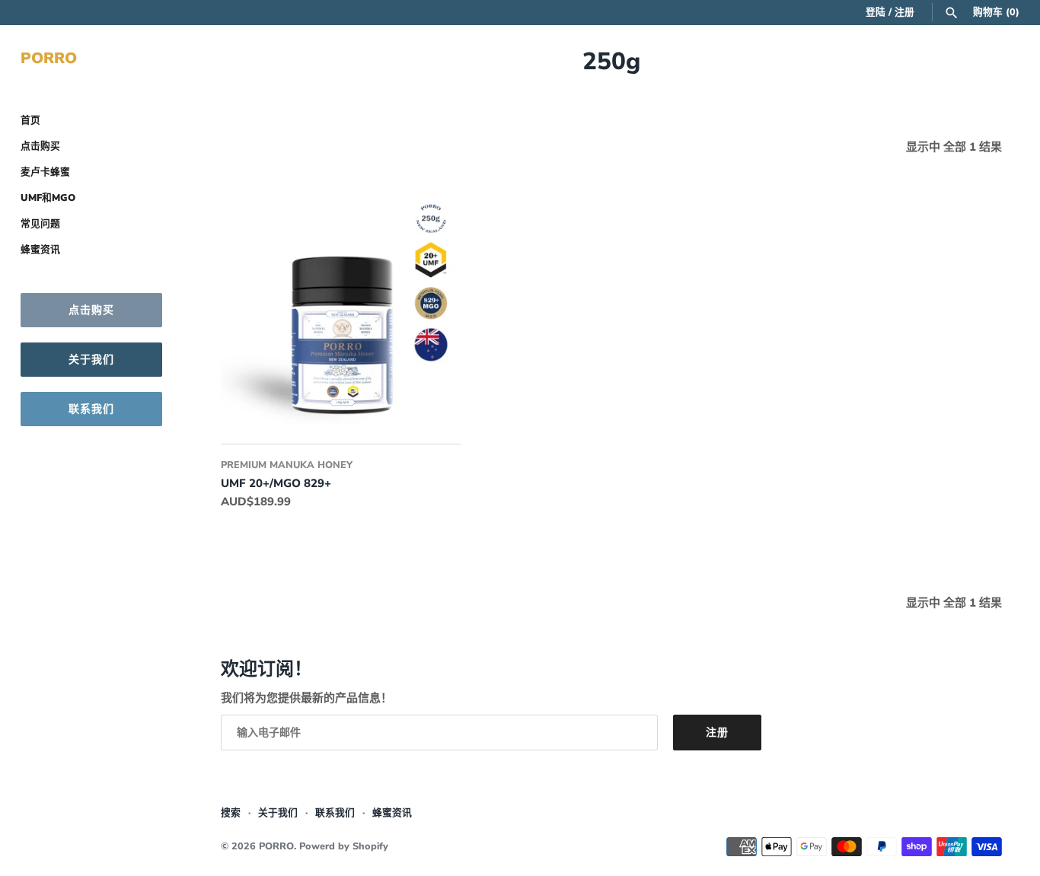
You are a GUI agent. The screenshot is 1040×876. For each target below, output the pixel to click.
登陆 (875, 12)
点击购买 (40, 146)
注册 (904, 12)
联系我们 (91, 409)
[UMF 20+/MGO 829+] (341, 306)
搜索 (231, 813)
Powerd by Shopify (343, 846)
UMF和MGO (48, 198)
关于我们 (91, 359)
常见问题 (40, 224)
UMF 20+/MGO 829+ (276, 483)
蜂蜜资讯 (40, 249)
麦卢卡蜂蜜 (45, 172)
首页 (30, 120)
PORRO (276, 846)
